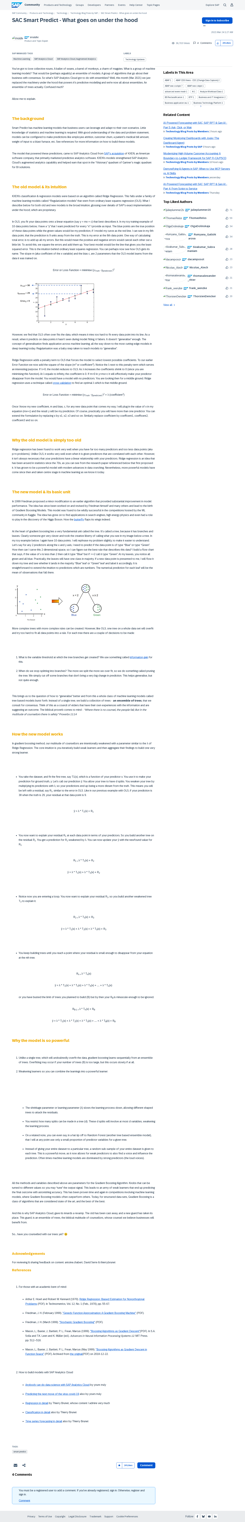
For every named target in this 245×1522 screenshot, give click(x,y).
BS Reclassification (173, 97)
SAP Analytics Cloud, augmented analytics (76, 59)
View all (167, 305)
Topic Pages (153, 5)
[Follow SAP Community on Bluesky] (203, 1516)
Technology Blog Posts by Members (187, 131)
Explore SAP (212, 5)
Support (108, 1516)
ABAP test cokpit (194, 86)
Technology (61, 13)
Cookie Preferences (127, 1516)
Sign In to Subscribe (217, 20)
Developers (94, 5)
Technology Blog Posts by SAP (84, 13)
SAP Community (19, 13)
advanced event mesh (175, 91)
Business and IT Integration (211, 97)
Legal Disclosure (77, 1516)
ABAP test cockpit (173, 86)
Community (32, 4)
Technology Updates (134, 59)
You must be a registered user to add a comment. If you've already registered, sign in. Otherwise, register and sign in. (82, 1492)
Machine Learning (22, 59)
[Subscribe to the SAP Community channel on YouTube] (209, 1516)
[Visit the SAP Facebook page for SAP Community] (197, 1516)
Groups (80, 5)
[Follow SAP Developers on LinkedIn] (215, 1516)
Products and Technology (58, 5)
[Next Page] (200, 106)
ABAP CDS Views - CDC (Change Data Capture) (197, 80)
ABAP (167, 80)
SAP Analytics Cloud (43, 59)
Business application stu (176, 103)
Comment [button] (146, 1465)
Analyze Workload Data (211, 91)
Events (122, 5)
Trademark (95, 1516)
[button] (217, 43)
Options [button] (204, 26)
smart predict (20, 1452)
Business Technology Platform (207, 103)
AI (193, 91)
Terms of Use (45, 1516)
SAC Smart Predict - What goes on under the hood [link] (124, 13)
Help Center (136, 5)
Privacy (31, 1516)
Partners (109, 5)
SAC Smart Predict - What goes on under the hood (75, 20)
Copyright (60, 1516)
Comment (24, 1500)
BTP (190, 97)
